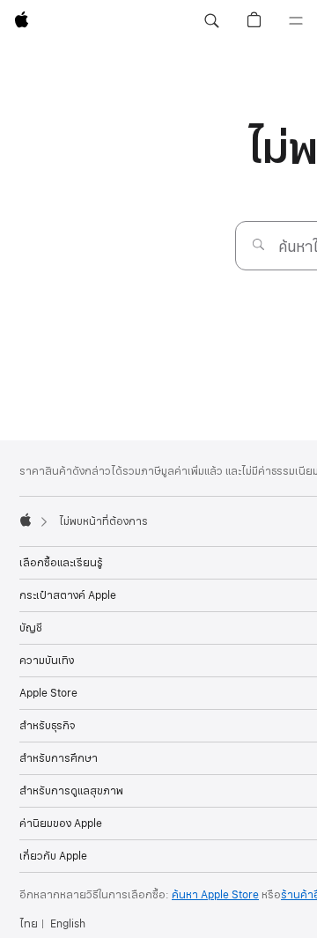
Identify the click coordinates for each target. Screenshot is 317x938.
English (67, 924)
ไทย (28, 924)
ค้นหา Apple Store (215, 895)
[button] (211, 21)
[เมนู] (296, 21)
